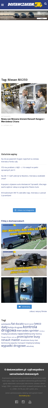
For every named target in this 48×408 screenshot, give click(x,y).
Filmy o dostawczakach (12, 221)
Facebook (17, 401)
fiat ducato (17, 323)
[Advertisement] (24, 45)
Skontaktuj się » (24, 395)
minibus (42, 331)
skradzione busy (27, 340)
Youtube (30, 401)
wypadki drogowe (13, 346)
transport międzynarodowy (29, 343)
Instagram (24, 401)
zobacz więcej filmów (38, 311)
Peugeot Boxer (6, 337)
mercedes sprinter (28, 330)
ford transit (29, 324)
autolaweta (6, 324)
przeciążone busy (28, 337)
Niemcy (39, 334)
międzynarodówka (9, 334)
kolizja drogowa (15, 327)
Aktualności (6, 116)
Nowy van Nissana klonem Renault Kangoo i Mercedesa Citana (22, 120)
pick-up (14, 337)
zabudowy (30, 346)
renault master (10, 340)
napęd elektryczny (26, 333)
